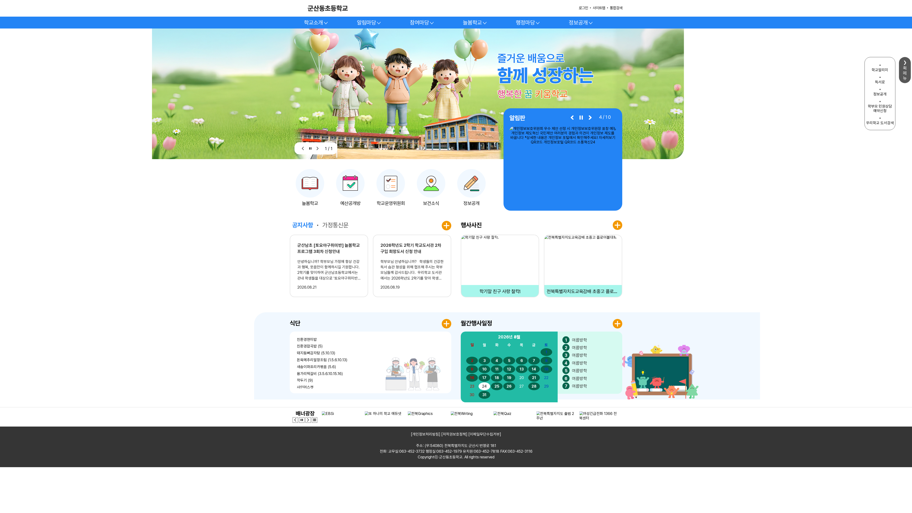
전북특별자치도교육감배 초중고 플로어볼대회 (583, 291)
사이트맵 (599, 8)
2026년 (509, 336)
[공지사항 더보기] (446, 225)
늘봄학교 (472, 22)
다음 (317, 148)
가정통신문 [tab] (335, 225)
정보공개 (578, 22)
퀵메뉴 (905, 73)
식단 (295, 323)
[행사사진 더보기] (617, 225)
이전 (303, 148)
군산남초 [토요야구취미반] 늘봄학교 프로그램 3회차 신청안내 (328, 248)
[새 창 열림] (562, 165)
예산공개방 (350, 203)
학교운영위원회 (391, 203)
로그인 (583, 8)
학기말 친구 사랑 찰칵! (500, 291)
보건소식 (431, 203)
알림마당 (366, 22)
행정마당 (525, 22)
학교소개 (313, 22)
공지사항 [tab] (302, 225)
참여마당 (419, 22)
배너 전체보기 (314, 420)
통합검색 (616, 8)
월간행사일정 (476, 323)
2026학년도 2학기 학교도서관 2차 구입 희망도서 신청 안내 (410, 248)
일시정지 (310, 148)
